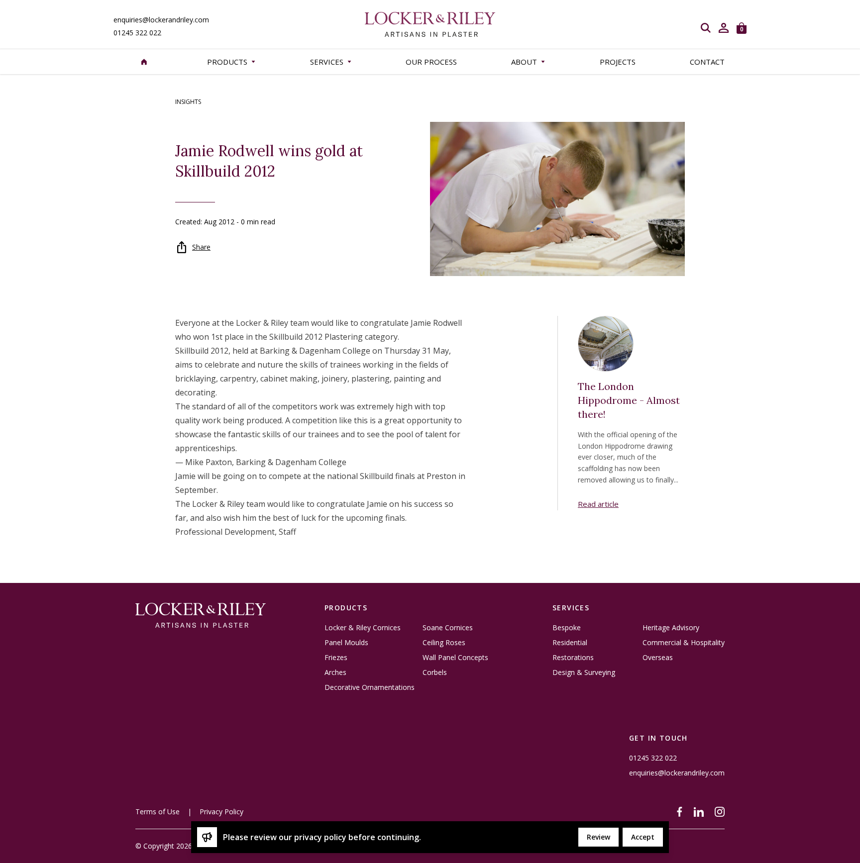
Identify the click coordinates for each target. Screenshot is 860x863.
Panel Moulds (346, 642)
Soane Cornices (448, 627)
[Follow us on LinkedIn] (699, 812)
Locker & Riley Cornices (362, 627)
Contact (707, 62)
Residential (569, 642)
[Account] (724, 28)
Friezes (335, 657)
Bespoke (566, 627)
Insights (188, 101)
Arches (335, 672)
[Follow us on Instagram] (720, 812)
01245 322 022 (137, 32)
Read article (598, 504)
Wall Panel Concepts (455, 657)
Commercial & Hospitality (684, 642)
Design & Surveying (583, 672)
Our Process (431, 62)
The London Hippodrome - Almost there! (629, 400)
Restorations (573, 657)
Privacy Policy (221, 811)
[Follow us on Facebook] (679, 812)
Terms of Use (157, 811)
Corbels (435, 672)
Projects (618, 62)
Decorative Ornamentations (369, 687)
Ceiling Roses (444, 642)
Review (598, 837)
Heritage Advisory (671, 627)
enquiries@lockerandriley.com (161, 19)
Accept (642, 837)
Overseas (658, 657)
